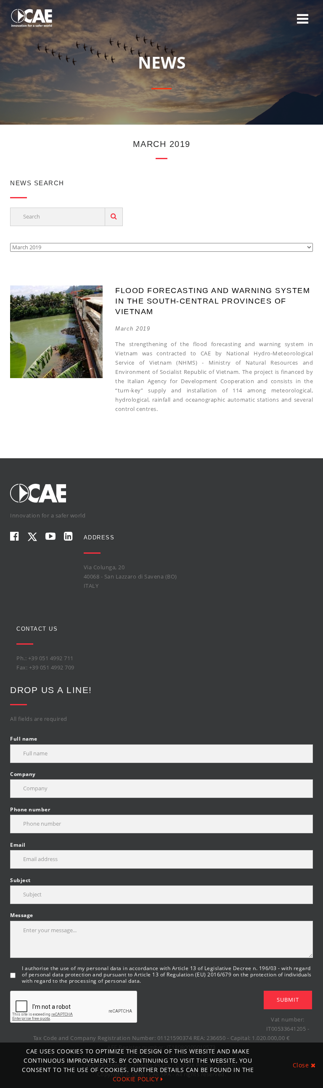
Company (23, 774)
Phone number (30, 809)
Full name (23, 738)
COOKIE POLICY (137, 1079)
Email (18, 844)
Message (21, 915)
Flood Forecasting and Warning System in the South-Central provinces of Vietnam (212, 301)
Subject (20, 880)
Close (302, 1065)
